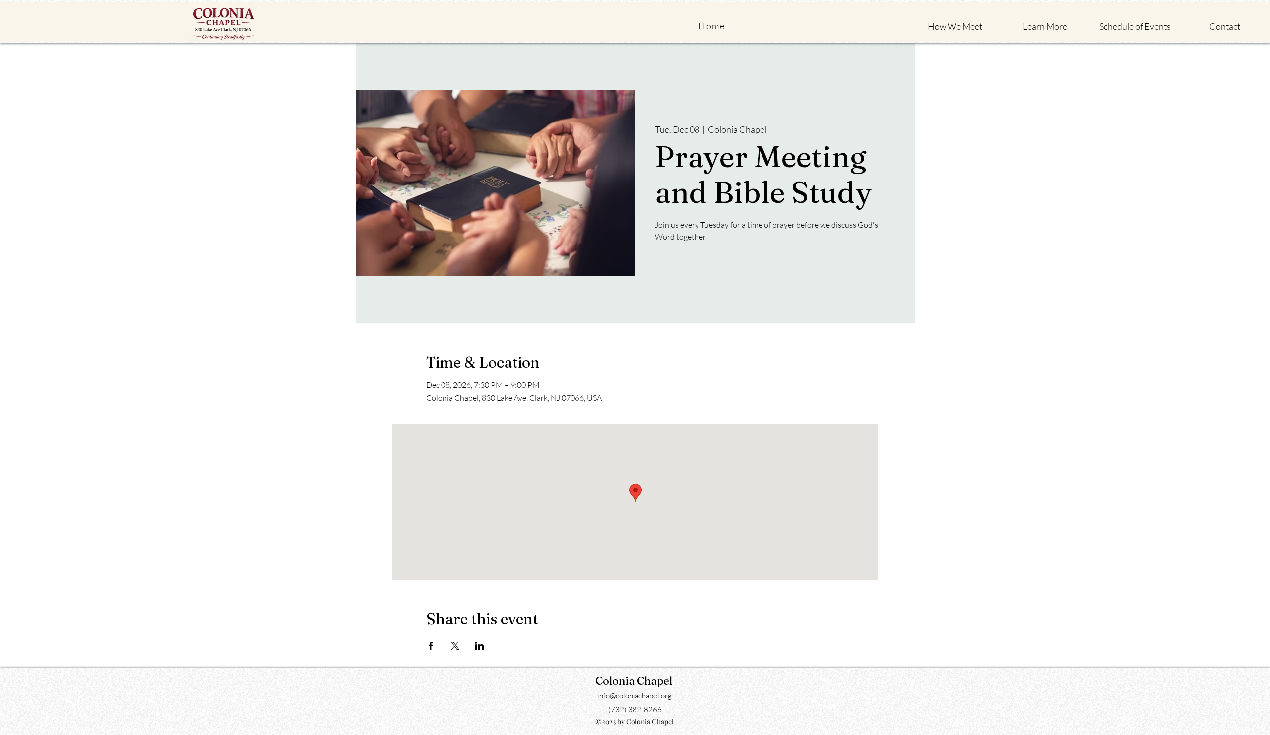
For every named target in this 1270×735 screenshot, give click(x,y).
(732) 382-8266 (635, 709)
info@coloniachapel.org (634, 695)
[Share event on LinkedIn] (479, 646)
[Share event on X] (455, 646)
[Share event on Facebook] (431, 646)
